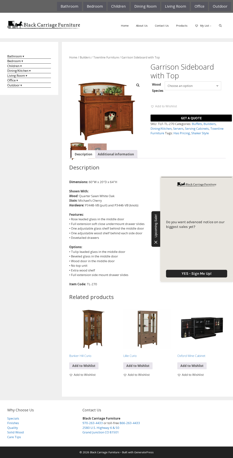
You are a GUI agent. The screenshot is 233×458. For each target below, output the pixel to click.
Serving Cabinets (197, 128)
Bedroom (95, 6)
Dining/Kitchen (161, 128)
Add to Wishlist (83, 366)
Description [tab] (83, 154)
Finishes (13, 423)
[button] (138, 85)
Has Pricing (181, 133)
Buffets (197, 124)
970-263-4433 (92, 423)
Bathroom (69, 6)
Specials (13, 418)
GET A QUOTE (191, 118)
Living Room (175, 6)
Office (199, 6)
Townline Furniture (106, 57)
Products (181, 25)
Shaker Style (200, 133)
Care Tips (14, 437)
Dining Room (145, 6)
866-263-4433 (130, 423)
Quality (12, 428)
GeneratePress (144, 452)
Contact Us (162, 25)
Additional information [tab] (116, 154)
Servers (178, 128)
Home (125, 25)
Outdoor (220, 6)
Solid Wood (15, 432)
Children (118, 6)
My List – (205, 25)
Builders (85, 57)
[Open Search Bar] (220, 25)
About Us (142, 25)
